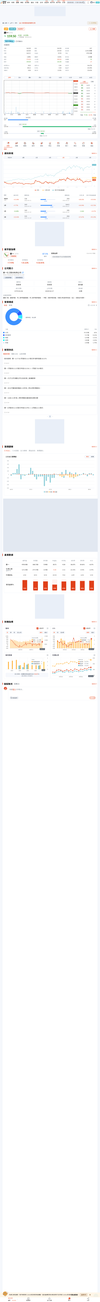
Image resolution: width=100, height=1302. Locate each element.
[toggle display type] (47, 628)
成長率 (41, 628)
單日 (87, 456)
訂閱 (63, 2)
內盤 (81, 115)
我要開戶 (21, 29)
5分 (50, 77)
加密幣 (46, 2)
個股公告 (14, 354)
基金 (32, 2)
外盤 (94, 115)
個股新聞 (6, 354)
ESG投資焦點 (92, 23)
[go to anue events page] (88, 2)
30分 (80, 77)
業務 (10, 305)
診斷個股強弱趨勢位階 (28, 23)
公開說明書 (8, 277)
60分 (90, 77)
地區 (5, 305)
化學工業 (12, 29)
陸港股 (27, 2)
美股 (21, 2)
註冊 (97, 2)
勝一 (16, 23)
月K (40, 77)
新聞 (12, 2)
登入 (94, 2)
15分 (70, 77)
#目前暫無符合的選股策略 (61, 257)
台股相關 (22, 354)
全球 (41, 2)
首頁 (8, 2)
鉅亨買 (52, 2)
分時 (9, 77)
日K (19, 77)
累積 (92, 456)
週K (30, 77)
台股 (17, 2)
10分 (60, 77)
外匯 (36, 2)
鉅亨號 (58, 2)
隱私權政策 (74, 1294)
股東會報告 (19, 277)
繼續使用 (83, 1295)
